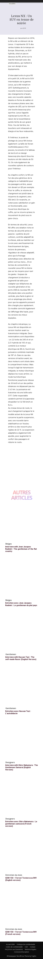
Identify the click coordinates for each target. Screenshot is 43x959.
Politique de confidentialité (26, 944)
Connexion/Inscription (21, 952)
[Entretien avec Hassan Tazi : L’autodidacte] (21, 686)
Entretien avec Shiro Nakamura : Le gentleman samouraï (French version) (21, 823)
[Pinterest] (21, 451)
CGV (26, 947)
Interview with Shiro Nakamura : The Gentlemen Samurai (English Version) (21, 767)
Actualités (12, 4)
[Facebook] (10, 451)
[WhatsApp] (27, 451)
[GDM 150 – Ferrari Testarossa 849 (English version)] (21, 853)
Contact (32, 947)
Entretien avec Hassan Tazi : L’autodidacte (18, 712)
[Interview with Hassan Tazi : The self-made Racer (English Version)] (21, 632)
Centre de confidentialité (14, 947)
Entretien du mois (13, 875)
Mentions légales (30, 949)
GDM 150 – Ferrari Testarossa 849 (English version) (20, 879)
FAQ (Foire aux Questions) (14, 949)
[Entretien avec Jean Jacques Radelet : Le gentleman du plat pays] (21, 578)
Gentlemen (10, 654)
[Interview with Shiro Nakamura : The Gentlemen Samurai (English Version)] (21, 740)
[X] (16, 451)
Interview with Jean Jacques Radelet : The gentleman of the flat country (21, 549)
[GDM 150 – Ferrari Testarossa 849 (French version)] (21, 907)
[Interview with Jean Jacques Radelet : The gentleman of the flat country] (21, 522)
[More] (32, 451)
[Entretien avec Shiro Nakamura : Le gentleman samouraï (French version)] (21, 797)
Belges (8, 543)
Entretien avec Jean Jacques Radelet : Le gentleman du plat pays (21, 604)
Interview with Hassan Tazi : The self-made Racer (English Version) (20, 658)
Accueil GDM (10, 944)
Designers (10, 762)
